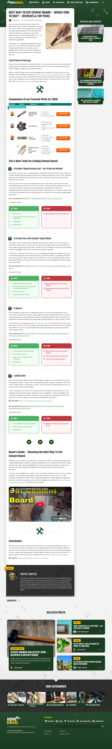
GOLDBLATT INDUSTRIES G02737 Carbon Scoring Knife (42, 198)
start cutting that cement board (57, 554)
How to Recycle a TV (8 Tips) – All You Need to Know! (88, 627)
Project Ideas (60, 2)
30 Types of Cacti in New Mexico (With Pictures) (87, 663)
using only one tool (40, 323)
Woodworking (93, 2)
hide (19, 601)
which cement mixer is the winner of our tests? (33, 558)
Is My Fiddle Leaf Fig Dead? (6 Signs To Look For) (86, 645)
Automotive (35, 2)
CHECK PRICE (63, 114)
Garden (47, 2)
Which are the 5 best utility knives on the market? (35, 401)
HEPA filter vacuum (23, 81)
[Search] (102, 726)
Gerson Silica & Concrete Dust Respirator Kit (51, 74)
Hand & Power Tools (76, 2)
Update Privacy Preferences (14, 730)
